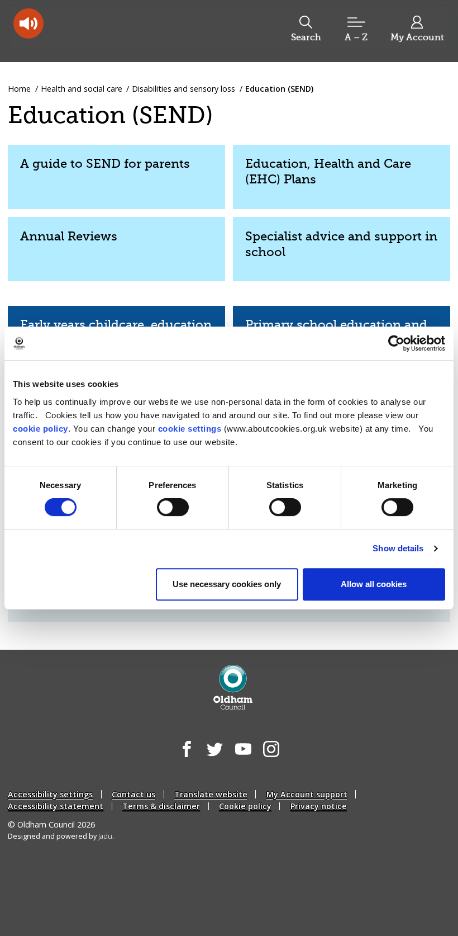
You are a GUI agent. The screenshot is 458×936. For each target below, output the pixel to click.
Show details (398, 548)
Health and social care (81, 88)
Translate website (210, 794)
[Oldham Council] (233, 687)
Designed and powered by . (61, 836)
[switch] (173, 507)
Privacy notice (318, 806)
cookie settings (190, 428)
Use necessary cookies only (227, 584)
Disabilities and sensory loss (183, 88)
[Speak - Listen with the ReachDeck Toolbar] (28, 23)
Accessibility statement (55, 806)
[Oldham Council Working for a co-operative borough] (98, 30)
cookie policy (40, 428)
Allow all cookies (374, 584)
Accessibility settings (50, 794)
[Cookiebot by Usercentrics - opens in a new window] (396, 343)
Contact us (133, 794)
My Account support (306, 794)
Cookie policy (245, 806)
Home (19, 88)
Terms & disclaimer (161, 806)
